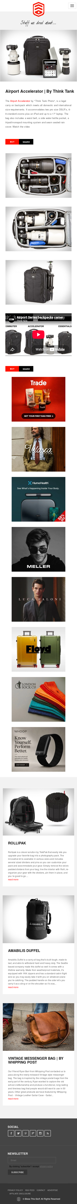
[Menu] (72, 6)
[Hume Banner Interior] (38, 499)
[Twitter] (18, 1133)
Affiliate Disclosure (20, 1193)
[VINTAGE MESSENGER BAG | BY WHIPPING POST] (38, 1027)
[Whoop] (38, 749)
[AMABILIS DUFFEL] (38, 919)
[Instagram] (40, 1133)
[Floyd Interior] (38, 649)
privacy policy (46, 1166)
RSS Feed (29, 1190)
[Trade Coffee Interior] (38, 399)
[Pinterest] (25, 1133)
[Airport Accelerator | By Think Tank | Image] (38, 56)
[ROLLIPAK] (38, 812)
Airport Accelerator (20, 101)
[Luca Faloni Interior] (38, 599)
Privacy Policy (15, 1190)
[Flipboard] (33, 1133)
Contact (41, 1190)
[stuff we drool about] (38, 22)
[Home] (38, 9)
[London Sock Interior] (38, 699)
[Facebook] (11, 1133)
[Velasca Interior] (38, 449)
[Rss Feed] (47, 1133)
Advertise (52, 1190)
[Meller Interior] (38, 549)
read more (13, 879)
